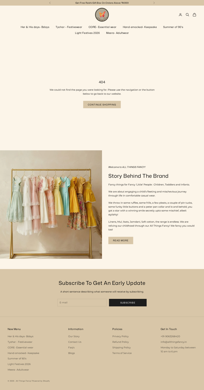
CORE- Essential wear (103, 27)
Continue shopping (102, 104)
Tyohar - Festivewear (69, 27)
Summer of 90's (173, 27)
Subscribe (127, 302)
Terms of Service (122, 353)
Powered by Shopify (41, 381)
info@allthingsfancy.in (174, 341)
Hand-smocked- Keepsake (140, 27)
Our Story (74, 336)
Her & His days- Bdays (35, 27)
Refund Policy (120, 341)
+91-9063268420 (170, 336)
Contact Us (74, 341)
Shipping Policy (121, 347)
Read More (121, 240)
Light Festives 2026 (87, 33)
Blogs (71, 353)
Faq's (71, 347)
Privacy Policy (120, 336)
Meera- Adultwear (117, 33)
